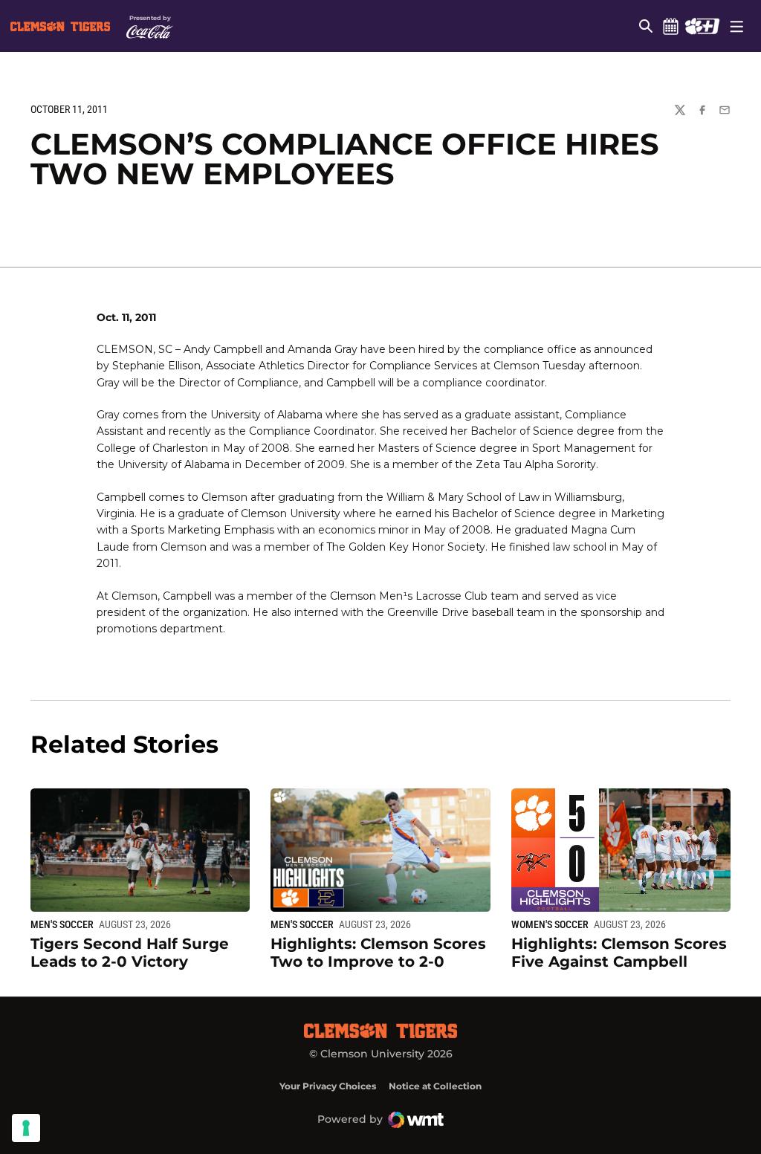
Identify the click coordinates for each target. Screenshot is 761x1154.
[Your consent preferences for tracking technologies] (26, 1128)
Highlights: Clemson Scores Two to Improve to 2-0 (378, 952)
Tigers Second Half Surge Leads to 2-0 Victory (129, 952)
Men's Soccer (62, 924)
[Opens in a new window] (702, 26)
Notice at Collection (435, 1086)
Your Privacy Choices (327, 1086)
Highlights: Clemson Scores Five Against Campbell (619, 952)
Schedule (670, 26)
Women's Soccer (550, 924)
